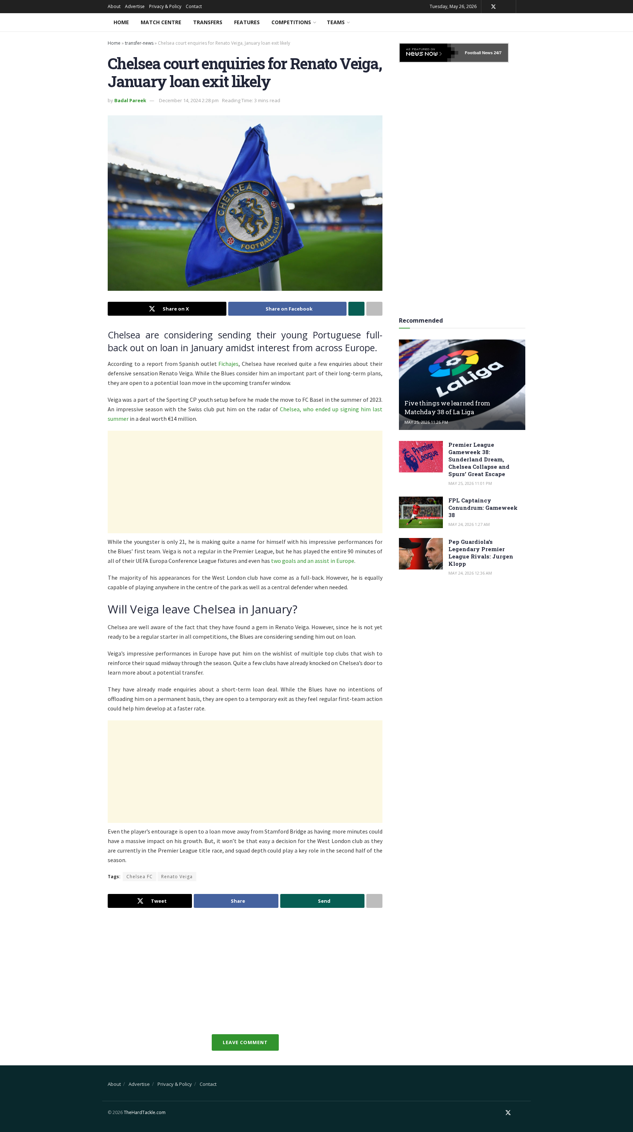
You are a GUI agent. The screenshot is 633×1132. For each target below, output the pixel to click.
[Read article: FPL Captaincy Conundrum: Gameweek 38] (421, 512)
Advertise (135, 6)
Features (247, 22)
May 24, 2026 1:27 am (469, 524)
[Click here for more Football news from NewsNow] (429, 53)
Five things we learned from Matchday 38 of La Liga (447, 407)
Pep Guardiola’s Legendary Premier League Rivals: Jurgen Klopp (480, 552)
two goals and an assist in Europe (312, 560)
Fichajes (228, 363)
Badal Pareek (130, 100)
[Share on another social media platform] (374, 309)
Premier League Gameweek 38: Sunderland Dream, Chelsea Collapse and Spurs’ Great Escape (479, 459)
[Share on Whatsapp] (356, 309)
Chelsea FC (139, 876)
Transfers (207, 22)
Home (121, 22)
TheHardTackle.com (145, 1112)
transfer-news (139, 43)
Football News (479, 53)
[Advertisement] (245, 482)
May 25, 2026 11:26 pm (426, 422)
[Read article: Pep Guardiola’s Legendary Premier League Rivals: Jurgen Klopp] (421, 553)
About (114, 6)
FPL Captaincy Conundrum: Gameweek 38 (483, 508)
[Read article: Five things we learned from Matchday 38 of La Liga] (462, 384)
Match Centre (161, 22)
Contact (194, 6)
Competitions (291, 22)
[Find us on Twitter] (493, 7)
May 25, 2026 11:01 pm (470, 483)
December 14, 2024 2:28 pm (189, 100)
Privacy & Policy (165, 6)
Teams (336, 22)
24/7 (497, 53)
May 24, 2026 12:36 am (470, 573)
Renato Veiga (177, 876)
